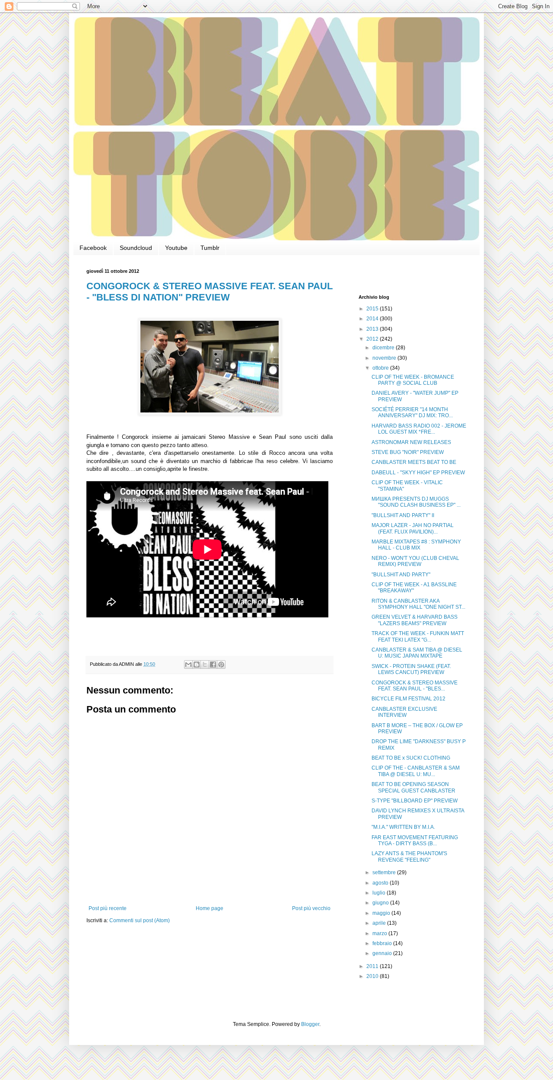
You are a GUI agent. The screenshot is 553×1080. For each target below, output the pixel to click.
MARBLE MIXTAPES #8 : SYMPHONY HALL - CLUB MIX (416, 545)
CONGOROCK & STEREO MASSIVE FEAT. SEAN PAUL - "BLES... (415, 686)
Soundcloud (136, 247)
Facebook (93, 247)
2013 (373, 329)
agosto (381, 883)
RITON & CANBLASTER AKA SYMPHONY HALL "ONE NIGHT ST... (418, 604)
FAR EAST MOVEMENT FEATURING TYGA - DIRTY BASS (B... (415, 840)
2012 (373, 339)
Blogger (310, 1024)
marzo (380, 933)
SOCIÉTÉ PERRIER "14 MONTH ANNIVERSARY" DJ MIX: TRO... (412, 412)
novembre (384, 358)
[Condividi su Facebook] (213, 664)
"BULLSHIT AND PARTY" (401, 575)
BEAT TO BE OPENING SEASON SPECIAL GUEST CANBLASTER (413, 787)
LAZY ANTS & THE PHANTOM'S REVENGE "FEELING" (409, 856)
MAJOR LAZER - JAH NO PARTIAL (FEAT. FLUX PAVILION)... (413, 528)
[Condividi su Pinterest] (221, 664)
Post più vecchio (311, 908)
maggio (381, 913)
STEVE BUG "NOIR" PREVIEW (408, 452)
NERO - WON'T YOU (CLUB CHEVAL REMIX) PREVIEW (415, 561)
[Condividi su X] (204, 664)
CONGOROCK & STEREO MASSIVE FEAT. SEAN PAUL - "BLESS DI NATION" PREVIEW (209, 292)
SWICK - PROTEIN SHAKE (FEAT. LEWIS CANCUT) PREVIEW (411, 669)
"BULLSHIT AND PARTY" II (403, 515)
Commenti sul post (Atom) (139, 920)
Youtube (176, 247)
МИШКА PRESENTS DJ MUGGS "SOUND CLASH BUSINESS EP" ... (416, 502)
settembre (384, 872)
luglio (379, 893)
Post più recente (108, 908)
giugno (381, 903)
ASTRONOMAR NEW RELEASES (411, 442)
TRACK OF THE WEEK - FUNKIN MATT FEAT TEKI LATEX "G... (418, 636)
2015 (373, 309)
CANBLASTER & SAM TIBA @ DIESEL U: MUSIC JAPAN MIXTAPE (417, 653)
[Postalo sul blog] (196, 664)
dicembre (384, 348)
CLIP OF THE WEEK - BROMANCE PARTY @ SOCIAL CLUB (413, 380)
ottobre (381, 368)
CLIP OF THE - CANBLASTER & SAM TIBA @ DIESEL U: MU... (416, 771)
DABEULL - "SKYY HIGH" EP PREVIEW (418, 473)
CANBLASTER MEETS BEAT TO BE (414, 462)
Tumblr (209, 247)
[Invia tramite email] (188, 664)
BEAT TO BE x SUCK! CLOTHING (411, 758)
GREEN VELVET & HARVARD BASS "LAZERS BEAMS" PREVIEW (415, 620)
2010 (373, 976)
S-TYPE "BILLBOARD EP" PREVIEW (415, 801)
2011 (373, 966)
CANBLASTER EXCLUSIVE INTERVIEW (404, 712)
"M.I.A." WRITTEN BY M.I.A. (403, 827)
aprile (379, 923)
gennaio (382, 953)
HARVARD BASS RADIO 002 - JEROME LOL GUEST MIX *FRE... (419, 429)
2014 (373, 319)
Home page (209, 908)
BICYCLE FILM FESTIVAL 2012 (408, 699)
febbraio (382, 943)
